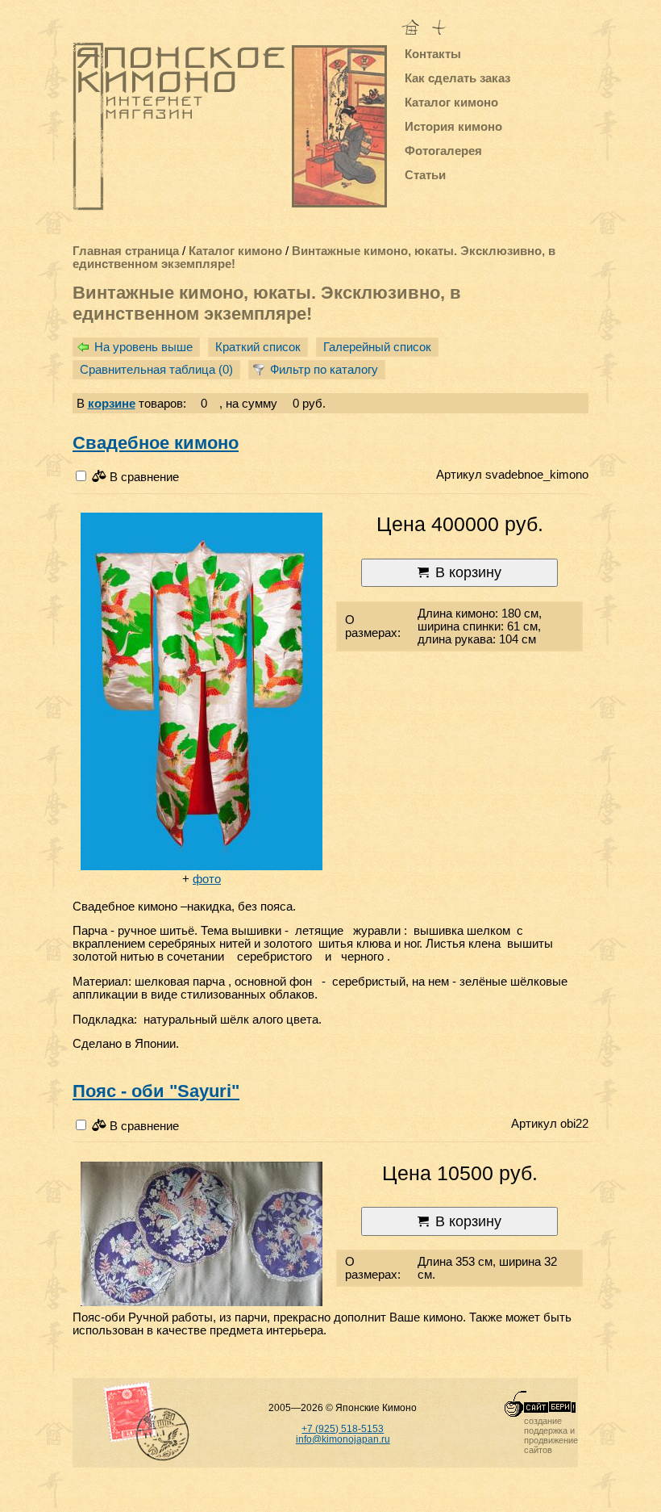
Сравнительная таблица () (156, 369)
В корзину (468, 572)
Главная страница (126, 251)
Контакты (433, 54)
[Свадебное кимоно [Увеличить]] (201, 693)
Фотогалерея (443, 150)
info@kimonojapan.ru (343, 1439)
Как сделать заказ (457, 78)
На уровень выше (143, 347)
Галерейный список (377, 347)
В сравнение (142, 477)
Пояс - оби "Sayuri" (156, 1091)
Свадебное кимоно (156, 443)
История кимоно (453, 126)
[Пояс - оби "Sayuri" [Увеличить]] (201, 1235)
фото (207, 879)
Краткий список (258, 347)
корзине (111, 403)
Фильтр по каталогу (324, 369)
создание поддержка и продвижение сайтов (551, 1435)
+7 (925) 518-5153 (342, 1428)
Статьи (425, 175)
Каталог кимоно (451, 102)
